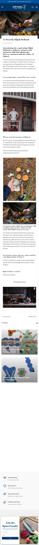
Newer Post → (33, 316)
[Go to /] (19, 7)
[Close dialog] (37, 517)
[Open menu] (3, 7)
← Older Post (5, 316)
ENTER (10, 538)
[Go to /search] (32, 7)
